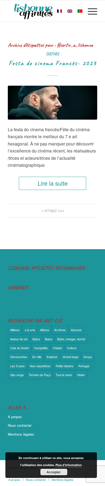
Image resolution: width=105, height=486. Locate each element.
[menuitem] (46, 11)
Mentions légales (21, 434)
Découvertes (18, 357)
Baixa (36, 339)
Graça (87, 357)
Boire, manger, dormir (71, 339)
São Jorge (17, 375)
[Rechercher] (46, 11)
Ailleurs (15, 330)
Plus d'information (68, 465)
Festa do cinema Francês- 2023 (52, 63)
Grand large (70, 357)
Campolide (41, 348)
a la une (30, 330)
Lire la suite (53, 183)
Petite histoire (64, 366)
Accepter (54, 472)
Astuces (76, 330)
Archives (60, 330)
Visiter (81, 375)
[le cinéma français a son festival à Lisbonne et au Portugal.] (52, 103)
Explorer (52, 357)
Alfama (44, 330)
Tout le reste (64, 375)
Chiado (57, 348)
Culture (52, 53)
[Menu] (89, 11)
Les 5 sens (17, 366)
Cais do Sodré (19, 348)
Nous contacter (20, 425)
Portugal (83, 366)
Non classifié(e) (40, 366)
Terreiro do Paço (40, 375)
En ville (36, 357)
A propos (15, 416)
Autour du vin (18, 339)
